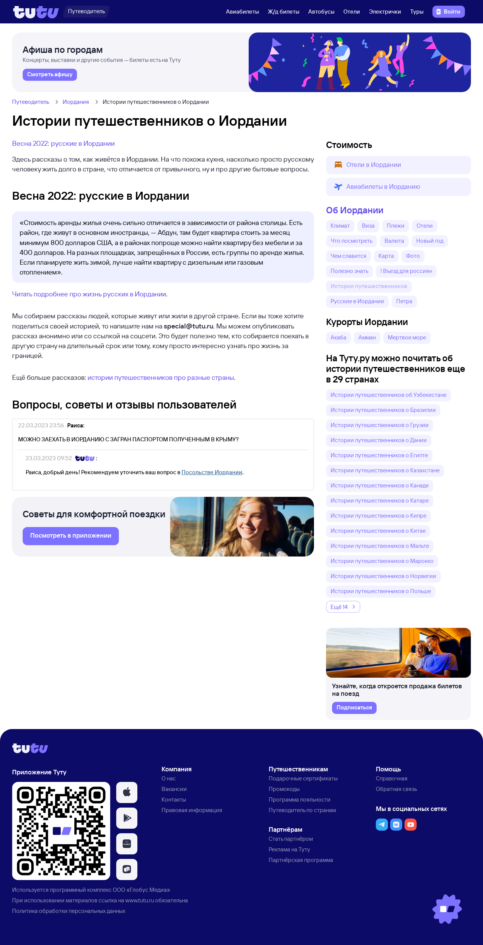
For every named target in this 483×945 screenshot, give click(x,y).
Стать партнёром (291, 838)
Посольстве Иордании (212, 472)
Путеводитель (30, 101)
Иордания (76, 101)
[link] (50, 75)
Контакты (174, 799)
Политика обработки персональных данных (68, 910)
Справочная (392, 778)
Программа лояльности (300, 799)
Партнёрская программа (301, 859)
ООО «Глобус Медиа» (141, 889)
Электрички (385, 11)
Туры (416, 11)
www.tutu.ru (139, 900)
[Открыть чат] (447, 909)
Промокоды (284, 788)
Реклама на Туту (289, 849)
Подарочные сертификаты (303, 778)
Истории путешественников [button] (369, 286)
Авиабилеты (242, 11)
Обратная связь (396, 788)
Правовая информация (192, 810)
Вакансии (174, 788)
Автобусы (321, 11)
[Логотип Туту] (36, 11)
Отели (351, 11)
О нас (169, 778)
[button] (398, 165)
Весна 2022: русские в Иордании (63, 143)
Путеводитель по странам (302, 810)
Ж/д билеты (283, 11)
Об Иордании (354, 210)
